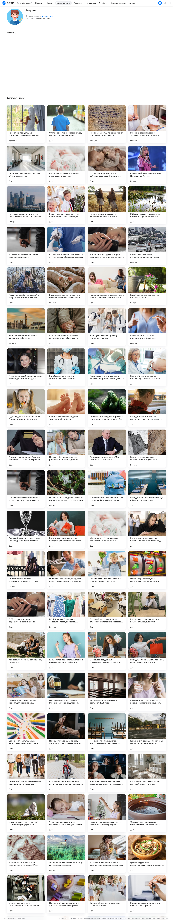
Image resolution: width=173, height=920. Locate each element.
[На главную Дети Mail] (10, 3)
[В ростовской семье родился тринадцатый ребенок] (66, 408)
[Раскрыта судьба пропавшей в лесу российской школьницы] (26, 286)
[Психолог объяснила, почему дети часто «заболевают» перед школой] (66, 732)
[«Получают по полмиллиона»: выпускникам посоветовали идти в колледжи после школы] (107, 732)
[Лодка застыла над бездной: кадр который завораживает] (66, 854)
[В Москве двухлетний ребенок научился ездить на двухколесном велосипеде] (66, 773)
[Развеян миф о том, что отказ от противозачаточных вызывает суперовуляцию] (147, 692)
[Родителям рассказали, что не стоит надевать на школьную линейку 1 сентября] (66, 205)
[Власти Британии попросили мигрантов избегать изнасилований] (26, 327)
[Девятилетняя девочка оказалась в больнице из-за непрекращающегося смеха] (26, 165)
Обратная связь (162, 918)
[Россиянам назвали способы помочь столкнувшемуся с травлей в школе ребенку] (147, 611)
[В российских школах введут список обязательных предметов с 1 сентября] (107, 611)
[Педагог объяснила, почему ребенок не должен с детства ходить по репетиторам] (66, 449)
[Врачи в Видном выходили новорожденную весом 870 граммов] (26, 854)
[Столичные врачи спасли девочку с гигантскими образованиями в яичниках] (66, 246)
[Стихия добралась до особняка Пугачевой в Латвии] (147, 165)
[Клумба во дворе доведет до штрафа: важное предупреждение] (147, 286)
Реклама (21, 918)
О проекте (63, 918)
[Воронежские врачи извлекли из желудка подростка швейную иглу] (107, 367)
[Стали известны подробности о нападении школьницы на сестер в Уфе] (26, 489)
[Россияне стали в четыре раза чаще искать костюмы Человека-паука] (107, 773)
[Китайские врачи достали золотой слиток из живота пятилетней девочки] (66, 367)
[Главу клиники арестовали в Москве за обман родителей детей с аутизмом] (66, 692)
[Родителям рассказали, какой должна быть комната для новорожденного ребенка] (147, 773)
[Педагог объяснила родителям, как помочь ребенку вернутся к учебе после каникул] (107, 813)
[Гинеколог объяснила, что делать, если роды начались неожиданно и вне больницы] (66, 570)
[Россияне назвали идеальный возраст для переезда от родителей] (147, 894)
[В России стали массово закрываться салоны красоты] (147, 124)
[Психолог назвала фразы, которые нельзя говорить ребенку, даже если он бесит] (107, 286)
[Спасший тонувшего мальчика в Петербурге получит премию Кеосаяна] (26, 530)
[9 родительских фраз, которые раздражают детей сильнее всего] (107, 246)
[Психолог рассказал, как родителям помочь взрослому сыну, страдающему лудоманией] (147, 570)
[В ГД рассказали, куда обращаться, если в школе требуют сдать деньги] (26, 611)
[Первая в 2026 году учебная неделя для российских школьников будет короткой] (26, 692)
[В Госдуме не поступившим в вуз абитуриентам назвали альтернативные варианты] (147, 489)
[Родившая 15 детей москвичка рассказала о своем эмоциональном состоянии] (66, 165)
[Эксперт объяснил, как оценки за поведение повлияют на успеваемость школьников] (26, 773)
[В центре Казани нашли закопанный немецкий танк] (147, 449)
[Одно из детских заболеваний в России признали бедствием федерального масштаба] (26, 408)
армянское (47, 16)
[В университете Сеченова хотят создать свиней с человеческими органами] (66, 286)
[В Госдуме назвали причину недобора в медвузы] (107, 327)
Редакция (72, 918)
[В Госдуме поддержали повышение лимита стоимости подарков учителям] (107, 651)
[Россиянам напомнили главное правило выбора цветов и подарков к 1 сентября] (107, 570)
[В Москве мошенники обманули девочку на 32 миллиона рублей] (26, 449)
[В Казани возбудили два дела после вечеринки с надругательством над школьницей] (26, 246)
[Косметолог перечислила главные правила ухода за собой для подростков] (66, 651)
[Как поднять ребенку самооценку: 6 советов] (26, 651)
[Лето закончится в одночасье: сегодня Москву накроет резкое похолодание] (26, 205)
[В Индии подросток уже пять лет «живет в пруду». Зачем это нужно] (147, 205)
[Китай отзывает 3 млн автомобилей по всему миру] (147, 246)
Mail (4, 918)
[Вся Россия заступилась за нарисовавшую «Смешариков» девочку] (26, 732)
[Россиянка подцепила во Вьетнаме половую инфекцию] (26, 124)
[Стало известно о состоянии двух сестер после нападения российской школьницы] (66, 124)
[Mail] (4, 3)
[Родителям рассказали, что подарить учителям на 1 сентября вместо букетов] (66, 530)
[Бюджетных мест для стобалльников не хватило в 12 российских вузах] (26, 894)
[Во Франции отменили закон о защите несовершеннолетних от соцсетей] (107, 854)
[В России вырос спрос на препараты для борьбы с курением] (147, 327)
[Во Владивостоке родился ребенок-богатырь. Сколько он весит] (107, 165)
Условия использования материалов (141, 918)
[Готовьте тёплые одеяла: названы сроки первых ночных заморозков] (66, 489)
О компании (12, 918)
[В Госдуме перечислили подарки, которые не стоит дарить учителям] (147, 651)
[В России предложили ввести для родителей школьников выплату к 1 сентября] (107, 489)
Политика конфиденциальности (114, 918)
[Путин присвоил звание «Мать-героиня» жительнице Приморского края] (107, 449)
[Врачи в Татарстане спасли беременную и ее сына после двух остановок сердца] (147, 367)
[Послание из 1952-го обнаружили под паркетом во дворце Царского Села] (107, 124)
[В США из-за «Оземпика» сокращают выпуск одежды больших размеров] (66, 611)
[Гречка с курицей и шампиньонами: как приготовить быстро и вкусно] (147, 854)
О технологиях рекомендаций (89, 918)
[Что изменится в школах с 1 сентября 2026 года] (107, 692)
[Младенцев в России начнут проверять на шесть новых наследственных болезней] (107, 530)
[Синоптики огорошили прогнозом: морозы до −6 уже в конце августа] (26, 570)
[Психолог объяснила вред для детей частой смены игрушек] (66, 894)
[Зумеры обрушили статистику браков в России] (107, 894)
